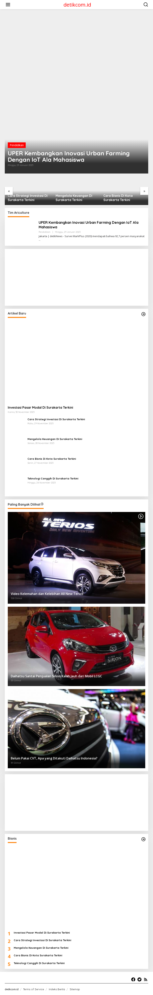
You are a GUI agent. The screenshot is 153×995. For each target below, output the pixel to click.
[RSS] (145, 979)
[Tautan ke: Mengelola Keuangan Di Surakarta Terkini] (16, 445)
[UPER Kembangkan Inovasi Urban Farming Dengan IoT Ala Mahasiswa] (39, 240)
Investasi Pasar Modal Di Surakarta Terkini (40, 407)
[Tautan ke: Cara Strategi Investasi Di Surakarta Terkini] (16, 425)
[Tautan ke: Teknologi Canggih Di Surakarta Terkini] (16, 485)
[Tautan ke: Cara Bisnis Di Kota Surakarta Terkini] (16, 465)
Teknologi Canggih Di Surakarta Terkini (119, 198)
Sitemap (75, 989)
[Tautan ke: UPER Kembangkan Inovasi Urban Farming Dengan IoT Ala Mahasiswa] (76, 133)
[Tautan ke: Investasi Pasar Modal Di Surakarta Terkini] (76, 361)
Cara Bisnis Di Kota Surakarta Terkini (70, 198)
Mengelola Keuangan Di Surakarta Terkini (26, 198)
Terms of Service (33, 989)
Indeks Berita (57, 989)
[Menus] (8, 4)
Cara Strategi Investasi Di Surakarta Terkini (56, 419)
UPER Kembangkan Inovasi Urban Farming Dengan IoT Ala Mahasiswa (69, 156)
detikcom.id (77, 4)
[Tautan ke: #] (143, 314)
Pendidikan (17, 145)
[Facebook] (133, 979)
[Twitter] (139, 979)
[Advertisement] (77, 21)
